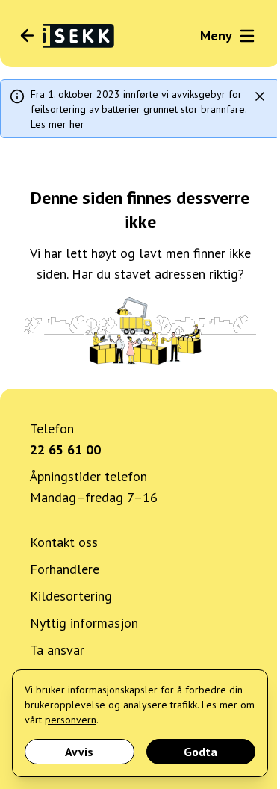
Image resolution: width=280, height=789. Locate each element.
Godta (200, 751)
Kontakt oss (64, 542)
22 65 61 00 (65, 449)
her (76, 124)
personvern (70, 719)
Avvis (79, 751)
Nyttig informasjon (84, 622)
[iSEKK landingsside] (66, 36)
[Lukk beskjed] (259, 96)
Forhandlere (64, 569)
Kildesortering (71, 595)
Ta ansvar (57, 649)
